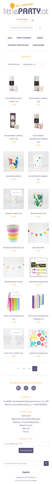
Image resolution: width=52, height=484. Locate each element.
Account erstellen (18, 45)
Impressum (26, 415)
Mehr (40, 37)
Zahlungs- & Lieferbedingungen (26, 422)
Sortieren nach (14, 64)
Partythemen (24, 37)
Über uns (26, 428)
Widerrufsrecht (26, 425)
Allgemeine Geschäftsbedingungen (26, 419)
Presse (26, 431)
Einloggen (38, 45)
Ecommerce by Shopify (29, 480)
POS (16, 480)
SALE (10, 37)
